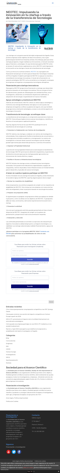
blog (7, 338)
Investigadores (11, 354)
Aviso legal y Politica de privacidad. (17, 398)
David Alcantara (12, 21)
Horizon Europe (11, 352)
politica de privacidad (34, 264)
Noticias (8, 363)
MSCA (8, 357)
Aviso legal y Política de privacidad (22, 461)
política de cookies (28, 467)
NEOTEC (33, 71)
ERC (7, 346)
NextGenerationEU (12, 360)
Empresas (37, 21)
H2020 (8, 349)
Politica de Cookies (12, 401)
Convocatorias (30, 21)
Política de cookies (40, 461)
